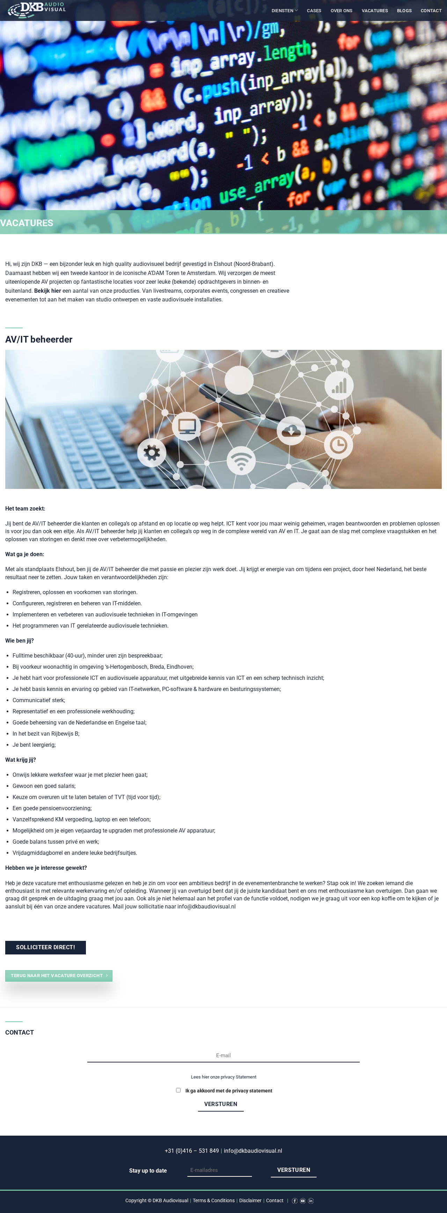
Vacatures (375, 10)
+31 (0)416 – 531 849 (192, 1150)
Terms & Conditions (214, 1201)
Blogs (404, 10)
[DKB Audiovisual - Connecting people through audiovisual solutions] (40, 10)
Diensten (282, 10)
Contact (431, 10)
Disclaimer (250, 1201)
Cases (314, 10)
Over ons (342, 10)
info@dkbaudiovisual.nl (253, 1150)
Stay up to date (148, 1170)
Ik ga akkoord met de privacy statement (228, 1091)
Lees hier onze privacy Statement (223, 1077)
